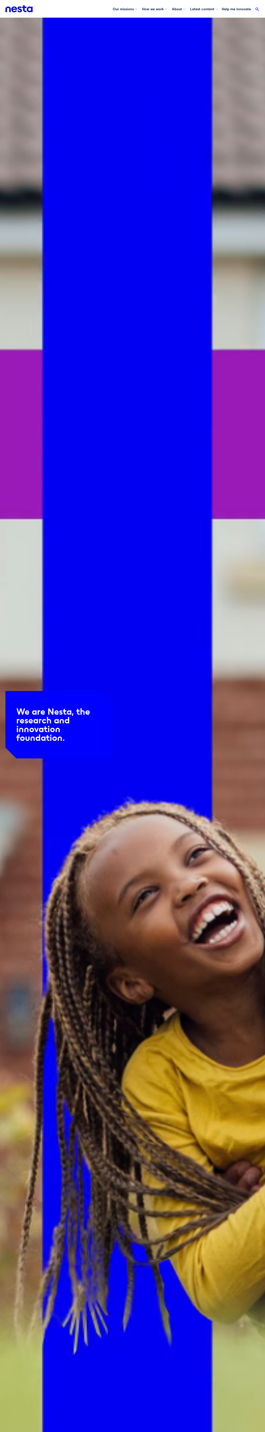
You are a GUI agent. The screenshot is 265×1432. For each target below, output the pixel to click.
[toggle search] (257, 10)
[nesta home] (19, 8)
